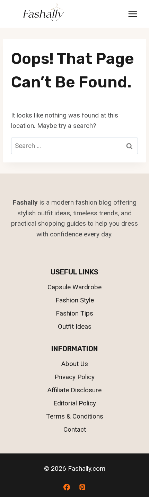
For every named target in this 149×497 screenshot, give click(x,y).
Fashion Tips (74, 313)
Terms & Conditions (74, 416)
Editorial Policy (74, 403)
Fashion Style (74, 300)
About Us (74, 364)
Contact (74, 429)
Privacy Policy (74, 377)
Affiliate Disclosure (74, 390)
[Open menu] (132, 14)
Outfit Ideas (74, 326)
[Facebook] (66, 487)
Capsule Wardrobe (74, 287)
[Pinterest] (82, 487)
